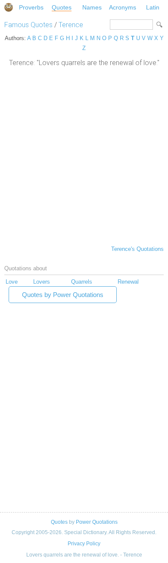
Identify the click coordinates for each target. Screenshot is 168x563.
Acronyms (122, 7)
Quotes (62, 7)
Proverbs (31, 7)
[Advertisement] (84, 155)
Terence (71, 25)
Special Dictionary (8, 7)
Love (12, 281)
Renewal (128, 281)
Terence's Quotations (137, 249)
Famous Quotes (28, 25)
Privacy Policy (84, 544)
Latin (152, 7)
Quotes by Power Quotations (62, 294)
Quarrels (81, 281)
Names (92, 7)
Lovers (41, 281)
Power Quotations (97, 522)
